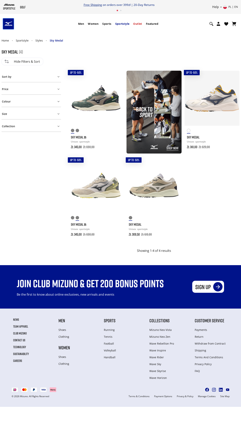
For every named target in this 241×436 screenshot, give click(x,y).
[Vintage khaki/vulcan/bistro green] (73, 131)
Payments (201, 330)
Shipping (200, 350)
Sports (106, 24)
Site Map (225, 396)
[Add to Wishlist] (117, 77)
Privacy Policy (203, 364)
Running (109, 330)
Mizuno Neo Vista (160, 330)
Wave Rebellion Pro (161, 343)
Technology (19, 347)
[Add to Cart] (117, 144)
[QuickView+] (117, 87)
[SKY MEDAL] (212, 98)
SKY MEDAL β (78, 137)
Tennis (108, 336)
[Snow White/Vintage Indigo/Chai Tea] (189, 131)
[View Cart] (234, 23)
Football (109, 343)
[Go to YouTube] (228, 390)
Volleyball (110, 350)
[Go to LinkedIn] (221, 390)
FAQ (197, 371)
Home (5, 40)
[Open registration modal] (218, 23)
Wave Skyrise (157, 371)
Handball (109, 357)
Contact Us (19, 340)
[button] (31, 76)
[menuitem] (81, 23)
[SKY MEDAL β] (96, 98)
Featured (152, 24)
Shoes (62, 330)
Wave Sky (155, 364)
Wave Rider (156, 357)
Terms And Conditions (209, 357)
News (16, 320)
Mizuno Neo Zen (159, 336)
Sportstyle (122, 24)
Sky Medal (56, 40)
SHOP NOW (173, 148)
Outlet (137, 24)
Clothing (63, 336)
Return (199, 336)
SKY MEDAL (193, 137)
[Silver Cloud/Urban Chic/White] (78, 131)
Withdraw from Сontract (210, 343)
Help (215, 7)
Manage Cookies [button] (207, 396)
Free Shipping (93, 5)
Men (81, 24)
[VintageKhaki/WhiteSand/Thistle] (131, 218)
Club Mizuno (20, 333)
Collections (159, 320)
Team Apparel (20, 326)
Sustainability (21, 354)
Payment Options (163, 396)
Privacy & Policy (185, 396)
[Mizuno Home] (9, 7)
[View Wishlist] (226, 23)
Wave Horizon (158, 378)
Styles (39, 40)
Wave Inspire (157, 350)
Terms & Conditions (139, 396)
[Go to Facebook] (207, 390)
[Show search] (211, 23)
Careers (17, 361)
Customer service (209, 320)
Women (93, 24)
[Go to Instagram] (214, 390)
